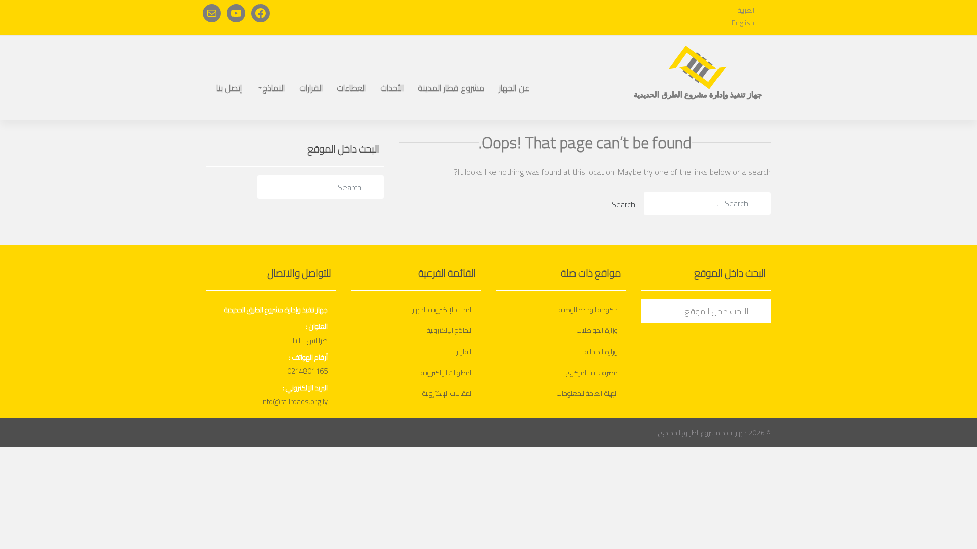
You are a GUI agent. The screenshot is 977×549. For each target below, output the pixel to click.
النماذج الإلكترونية (450, 330)
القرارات (311, 88)
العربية (746, 10)
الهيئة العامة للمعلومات (587, 393)
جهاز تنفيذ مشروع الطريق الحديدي (702, 432)
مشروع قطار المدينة (451, 88)
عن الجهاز (514, 88)
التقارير (464, 351)
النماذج (273, 88)
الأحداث (392, 88)
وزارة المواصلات (597, 330)
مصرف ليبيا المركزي (592, 372)
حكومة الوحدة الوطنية (588, 309)
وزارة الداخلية (601, 351)
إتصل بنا (229, 88)
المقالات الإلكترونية (447, 393)
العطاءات (351, 88)
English (743, 22)
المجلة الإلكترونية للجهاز (442, 309)
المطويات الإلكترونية (447, 372)
